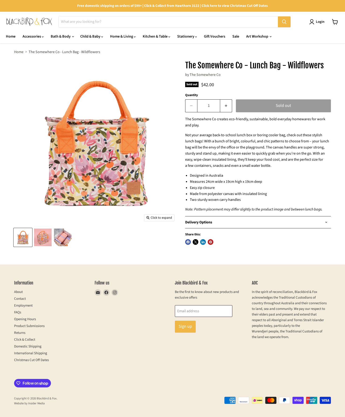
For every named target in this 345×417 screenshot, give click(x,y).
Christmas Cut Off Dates (31, 360)
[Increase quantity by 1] (226, 105)
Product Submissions (29, 325)
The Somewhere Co (205, 74)
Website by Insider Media (29, 403)
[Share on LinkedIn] (203, 242)
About (18, 291)
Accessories (32, 36)
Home (10, 36)
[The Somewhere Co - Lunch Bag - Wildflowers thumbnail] (23, 237)
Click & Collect (24, 339)
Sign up (185, 326)
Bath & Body (61, 36)
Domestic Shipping (28, 346)
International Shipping (30, 353)
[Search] (284, 21)
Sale (235, 36)
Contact (20, 298)
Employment (23, 305)
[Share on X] (195, 242)
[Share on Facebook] (188, 242)
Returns (19, 332)
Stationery (186, 36)
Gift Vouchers (214, 36)
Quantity (191, 95)
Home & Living (122, 36)
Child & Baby (90, 36)
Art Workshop (257, 36)
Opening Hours (25, 319)
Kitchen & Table (155, 36)
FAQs (17, 312)
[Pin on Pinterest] (210, 242)
